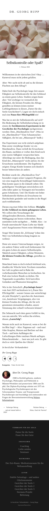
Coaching (24, 446)
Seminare (24, 452)
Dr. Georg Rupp (24, 11)
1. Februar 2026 (24, 67)
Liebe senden (24, 449)
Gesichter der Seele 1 (24, 483)
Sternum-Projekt (24, 492)
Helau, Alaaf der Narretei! (35, 409)
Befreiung (24, 495)
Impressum (21, 505)
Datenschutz (27, 505)
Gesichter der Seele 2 (24, 486)
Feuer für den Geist (25, 435)
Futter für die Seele (18, 365)
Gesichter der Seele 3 (24, 489)
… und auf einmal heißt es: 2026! (12, 410)
